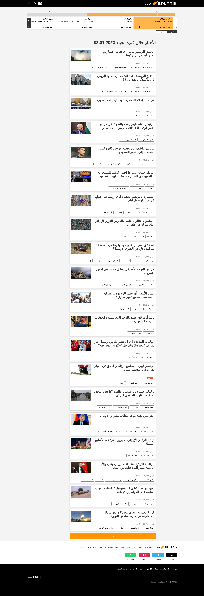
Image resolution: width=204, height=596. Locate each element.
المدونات (83, 547)
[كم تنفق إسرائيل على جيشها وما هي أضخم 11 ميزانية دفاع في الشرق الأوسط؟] (81, 248)
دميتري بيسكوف (148, 431)
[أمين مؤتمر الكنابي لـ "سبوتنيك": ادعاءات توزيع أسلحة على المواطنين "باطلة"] (81, 492)
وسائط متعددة (92, 547)
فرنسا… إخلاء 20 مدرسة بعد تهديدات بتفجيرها (125, 100)
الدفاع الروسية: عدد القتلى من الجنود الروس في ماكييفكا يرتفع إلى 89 (125, 77)
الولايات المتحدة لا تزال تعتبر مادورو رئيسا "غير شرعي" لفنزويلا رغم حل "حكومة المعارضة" (124, 343)
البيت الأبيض (149, 309)
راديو (116, 547)
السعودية (98, 164)
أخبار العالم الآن (107, 212)
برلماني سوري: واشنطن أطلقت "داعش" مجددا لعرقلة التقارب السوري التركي (123, 393)
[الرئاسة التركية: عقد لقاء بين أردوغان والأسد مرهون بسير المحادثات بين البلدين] (81, 467)
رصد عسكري (149, 261)
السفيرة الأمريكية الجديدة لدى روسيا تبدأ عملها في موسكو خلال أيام (124, 198)
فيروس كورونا (139, 188)
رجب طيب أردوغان (106, 431)
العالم (151, 115)
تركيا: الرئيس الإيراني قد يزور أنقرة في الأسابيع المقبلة (124, 441)
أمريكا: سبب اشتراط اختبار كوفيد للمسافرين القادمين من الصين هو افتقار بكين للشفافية (126, 174)
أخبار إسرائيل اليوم (147, 140)
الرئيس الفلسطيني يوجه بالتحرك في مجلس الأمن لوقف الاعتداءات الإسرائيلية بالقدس (126, 126)
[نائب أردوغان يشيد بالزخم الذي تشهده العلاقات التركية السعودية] (81, 321)
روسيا (125, 91)
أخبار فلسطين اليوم (130, 140)
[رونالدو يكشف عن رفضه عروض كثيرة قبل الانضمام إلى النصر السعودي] (81, 152)
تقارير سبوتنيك (149, 407)
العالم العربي (134, 383)
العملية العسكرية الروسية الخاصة (143, 67)
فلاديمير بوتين (123, 431)
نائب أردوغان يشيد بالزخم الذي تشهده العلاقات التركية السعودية (124, 319)
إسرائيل (99, 261)
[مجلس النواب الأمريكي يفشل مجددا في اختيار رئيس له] (81, 273)
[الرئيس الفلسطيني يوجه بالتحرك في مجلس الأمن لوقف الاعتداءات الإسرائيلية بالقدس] (81, 128)
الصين (151, 188)
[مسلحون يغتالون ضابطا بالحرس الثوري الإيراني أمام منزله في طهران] (81, 224)
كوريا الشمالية (134, 528)
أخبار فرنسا (139, 115)
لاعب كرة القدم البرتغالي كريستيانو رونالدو (120, 164)
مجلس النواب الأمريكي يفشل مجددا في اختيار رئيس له (125, 271)
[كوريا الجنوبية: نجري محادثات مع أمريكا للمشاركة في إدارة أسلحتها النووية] (81, 516)
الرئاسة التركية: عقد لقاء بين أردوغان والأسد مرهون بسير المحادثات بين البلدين (126, 465)
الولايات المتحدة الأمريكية (120, 188)
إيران (151, 236)
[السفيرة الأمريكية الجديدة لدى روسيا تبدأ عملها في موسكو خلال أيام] (81, 200)
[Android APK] (34, 577)
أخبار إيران (141, 236)
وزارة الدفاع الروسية (121, 67)
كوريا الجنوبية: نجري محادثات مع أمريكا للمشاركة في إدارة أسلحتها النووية (129, 514)
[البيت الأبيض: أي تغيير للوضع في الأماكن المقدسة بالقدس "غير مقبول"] (81, 297)
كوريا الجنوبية (149, 528)
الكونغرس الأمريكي (126, 285)
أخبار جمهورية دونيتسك (101, 67)
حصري (122, 383)
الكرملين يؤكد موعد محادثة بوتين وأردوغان (127, 415)
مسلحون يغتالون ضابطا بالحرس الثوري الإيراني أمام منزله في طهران (124, 222)
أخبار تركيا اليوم (113, 261)
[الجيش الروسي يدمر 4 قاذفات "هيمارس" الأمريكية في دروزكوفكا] (81, 55)
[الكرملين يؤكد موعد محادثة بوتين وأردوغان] (81, 419)
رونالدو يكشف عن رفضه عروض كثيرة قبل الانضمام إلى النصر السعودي (127, 150)
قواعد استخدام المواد (162, 569)
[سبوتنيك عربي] (165, 6)
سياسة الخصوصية (136, 569)
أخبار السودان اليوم (122, 504)
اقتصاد (128, 547)
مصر (137, 261)
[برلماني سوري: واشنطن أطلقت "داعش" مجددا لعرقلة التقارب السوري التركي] (81, 395)
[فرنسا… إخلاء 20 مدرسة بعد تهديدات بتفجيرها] (81, 103)
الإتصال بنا (148, 569)
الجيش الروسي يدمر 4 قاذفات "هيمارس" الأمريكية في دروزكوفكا (128, 53)
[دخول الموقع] (34, 3)
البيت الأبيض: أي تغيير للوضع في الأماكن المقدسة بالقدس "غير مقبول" (129, 295)
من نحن (174, 569)
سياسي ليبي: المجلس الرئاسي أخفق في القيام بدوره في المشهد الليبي (124, 367)
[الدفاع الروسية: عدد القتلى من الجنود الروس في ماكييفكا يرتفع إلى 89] (81, 79)
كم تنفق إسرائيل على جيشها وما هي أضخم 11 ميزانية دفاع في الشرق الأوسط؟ (125, 246)
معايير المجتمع (122, 569)
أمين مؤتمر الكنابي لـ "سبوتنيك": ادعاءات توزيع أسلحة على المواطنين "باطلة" (124, 490)
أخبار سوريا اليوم (123, 407)
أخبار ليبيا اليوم (148, 383)
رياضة (141, 164)
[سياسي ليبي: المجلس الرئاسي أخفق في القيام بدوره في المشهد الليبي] (81, 369)
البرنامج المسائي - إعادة (163, 21)
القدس (137, 309)
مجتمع (151, 164)
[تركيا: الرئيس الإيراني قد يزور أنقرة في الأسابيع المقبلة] (81, 443)
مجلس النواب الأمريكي (107, 285)
